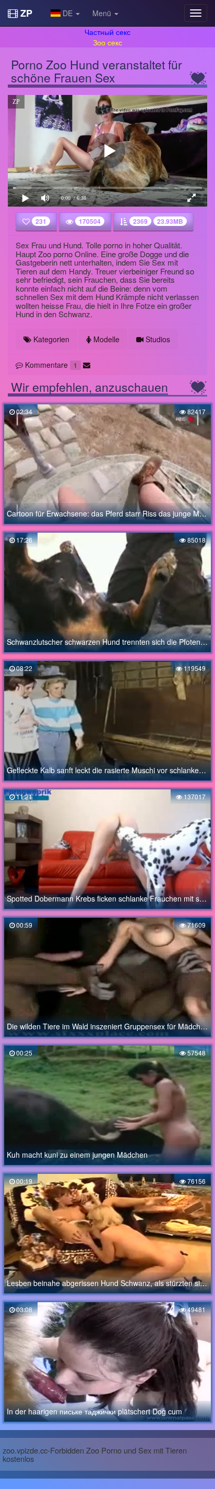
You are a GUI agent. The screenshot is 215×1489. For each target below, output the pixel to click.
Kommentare (50, 364)
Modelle (105, 339)
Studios (157, 339)
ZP (25, 13)
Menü (102, 13)
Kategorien (50, 339)
